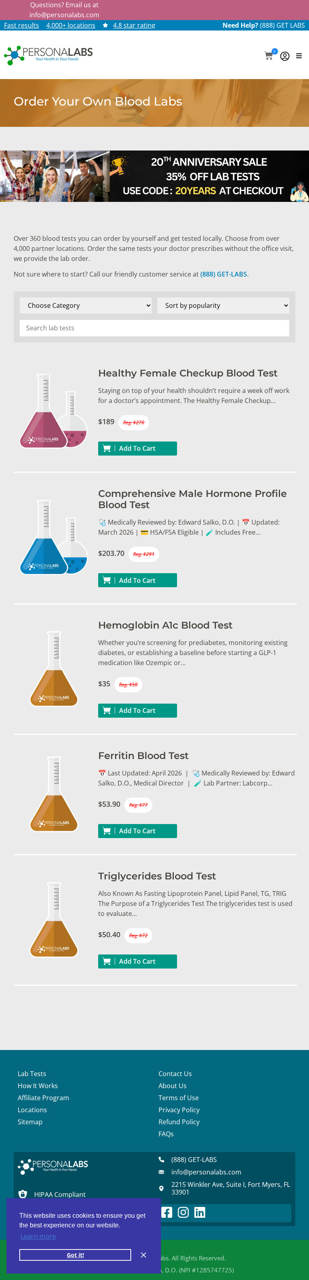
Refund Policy (179, 1121)
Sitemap (30, 1121)
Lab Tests (32, 1073)
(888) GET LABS (282, 25)
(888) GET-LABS (223, 274)
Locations (32, 1109)
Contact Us (175, 1073)
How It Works (38, 1085)
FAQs (166, 1133)
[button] (268, 56)
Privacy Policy (179, 1109)
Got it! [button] (75, 1255)
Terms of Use (179, 1097)
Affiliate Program (43, 1097)
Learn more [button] (38, 1236)
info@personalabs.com (64, 14)
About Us (173, 1085)
